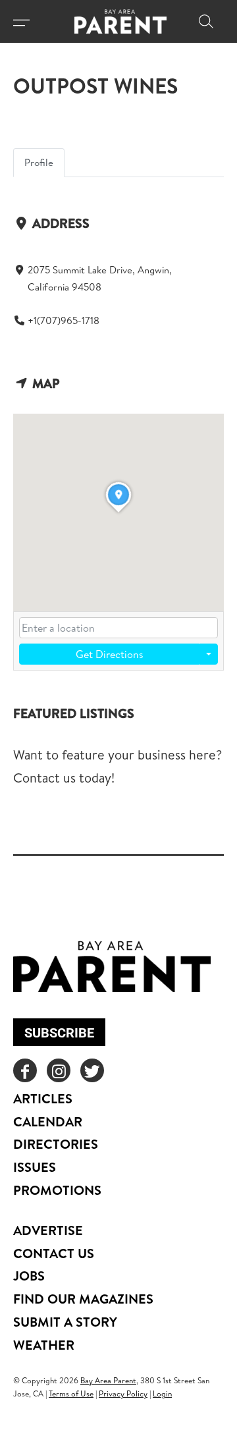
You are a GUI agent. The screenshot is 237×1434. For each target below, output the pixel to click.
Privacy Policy (123, 1393)
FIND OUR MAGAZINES (83, 1299)
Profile (38, 162)
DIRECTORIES (55, 1144)
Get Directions (110, 654)
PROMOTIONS (57, 1190)
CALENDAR (47, 1121)
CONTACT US (53, 1253)
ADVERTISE (48, 1230)
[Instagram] (58, 1070)
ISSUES (34, 1167)
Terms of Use (71, 1393)
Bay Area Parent (108, 1380)
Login (162, 1393)
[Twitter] (92, 1070)
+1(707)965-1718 (63, 320)
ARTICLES (42, 1098)
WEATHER (43, 1345)
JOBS (29, 1275)
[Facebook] (25, 1070)
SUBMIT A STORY (65, 1322)
